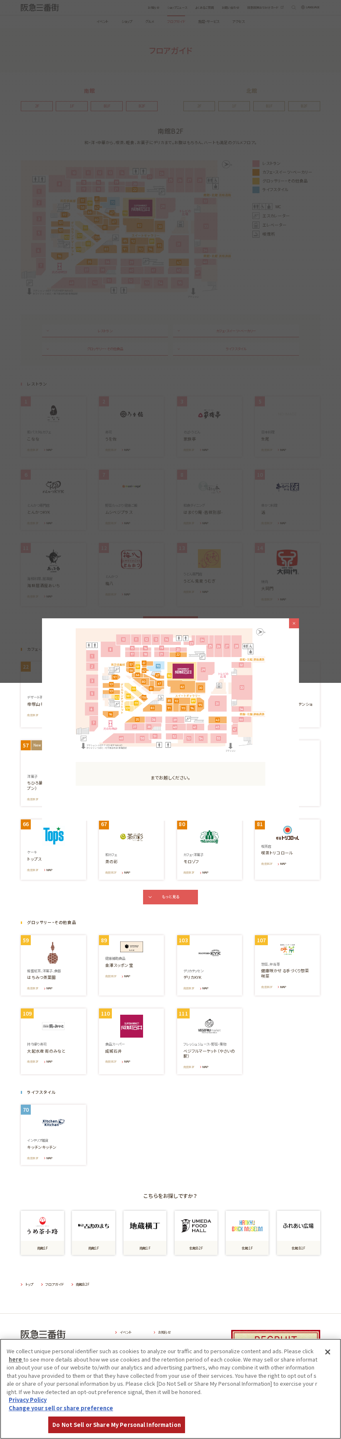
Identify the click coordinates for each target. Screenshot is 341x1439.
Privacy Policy (28, 1400)
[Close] (328, 1352)
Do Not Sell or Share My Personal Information (116, 1425)
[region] (170, 1389)
